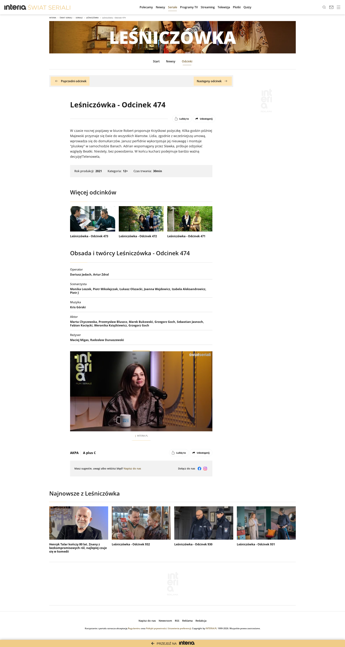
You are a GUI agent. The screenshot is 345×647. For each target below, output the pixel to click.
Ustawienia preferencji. (180, 628)
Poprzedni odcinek (73, 81)
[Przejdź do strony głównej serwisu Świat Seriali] (49, 7)
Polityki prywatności (156, 628)
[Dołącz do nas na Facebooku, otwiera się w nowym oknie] (199, 468)
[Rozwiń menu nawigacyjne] (338, 7)
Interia (52, 17)
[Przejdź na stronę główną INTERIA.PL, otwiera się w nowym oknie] (15, 7)
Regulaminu (134, 628)
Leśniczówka (92, 17)
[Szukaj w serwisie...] (324, 7)
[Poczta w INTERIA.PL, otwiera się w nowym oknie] (331, 7)
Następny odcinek (209, 81)
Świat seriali (66, 17)
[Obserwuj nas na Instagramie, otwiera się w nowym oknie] (205, 468)
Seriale (79, 17)
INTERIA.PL (211, 628)
